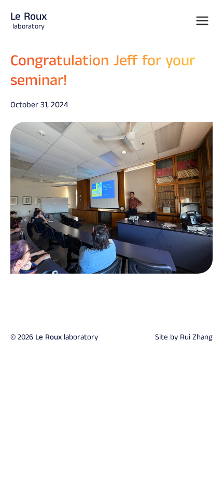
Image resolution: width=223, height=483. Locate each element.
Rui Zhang (196, 337)
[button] (202, 20)
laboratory (28, 21)
